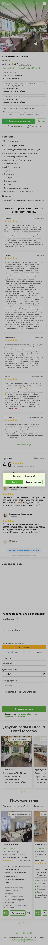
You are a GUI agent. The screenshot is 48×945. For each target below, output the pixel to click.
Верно (14, 482)
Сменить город (33, 482)
